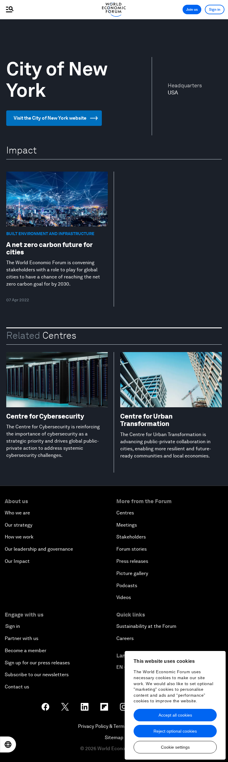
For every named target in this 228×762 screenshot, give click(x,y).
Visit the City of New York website (50, 118)
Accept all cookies (175, 715)
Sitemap (114, 737)
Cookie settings (175, 747)
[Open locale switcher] (8, 744)
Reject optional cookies (175, 731)
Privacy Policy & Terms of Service (114, 726)
